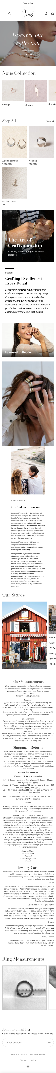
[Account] (46, 13)
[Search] (9, 13)
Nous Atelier (23, 1054)
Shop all (28, 54)
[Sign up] (49, 1043)
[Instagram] (28, 1066)
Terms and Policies (28, 1060)
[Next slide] (50, 93)
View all (50, 121)
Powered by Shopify (36, 1054)
